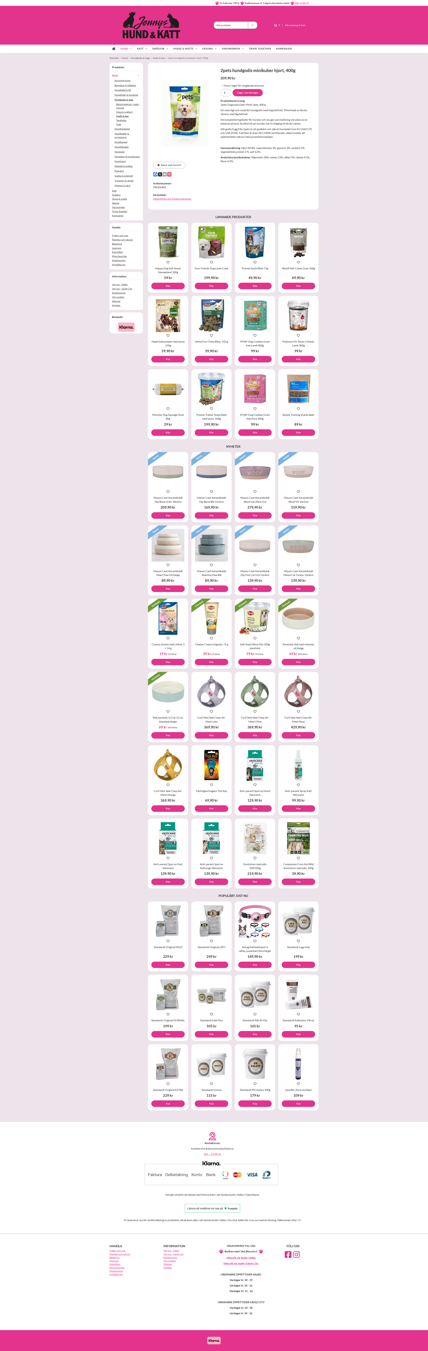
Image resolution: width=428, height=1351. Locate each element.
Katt (140, 48)
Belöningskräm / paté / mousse (127, 106)
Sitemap (116, 301)
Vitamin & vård (122, 185)
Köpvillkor (117, 252)
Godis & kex (122, 116)
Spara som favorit (170, 165)
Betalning (117, 243)
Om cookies (118, 297)
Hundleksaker (122, 146)
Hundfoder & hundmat (126, 94)
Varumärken (231, 48)
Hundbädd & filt (123, 90)
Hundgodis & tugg (124, 99)
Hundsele (119, 151)
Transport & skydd (124, 180)
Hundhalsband (122, 128)
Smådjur (158, 48)
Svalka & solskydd (124, 175)
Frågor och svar (120, 235)
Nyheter (116, 305)
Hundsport (120, 161)
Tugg (118, 124)
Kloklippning (118, 260)
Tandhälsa (121, 120)
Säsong (207, 48)
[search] (252, 25)
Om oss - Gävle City (122, 288)
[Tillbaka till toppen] (314, 1346)
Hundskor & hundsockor (127, 156)
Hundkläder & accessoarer (122, 135)
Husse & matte (183, 48)
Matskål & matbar (124, 166)
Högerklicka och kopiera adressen (172, 198)
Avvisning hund (122, 80)
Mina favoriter (119, 256)
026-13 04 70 (302, 3)
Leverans (116, 248)
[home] (114, 49)
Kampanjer (284, 48)
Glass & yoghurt (124, 112)
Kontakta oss (118, 264)
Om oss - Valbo (120, 284)
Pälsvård (119, 171)
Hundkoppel (121, 142)
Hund (124, 48)
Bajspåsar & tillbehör (125, 85)
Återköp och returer (122, 239)
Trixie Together (260, 48)
